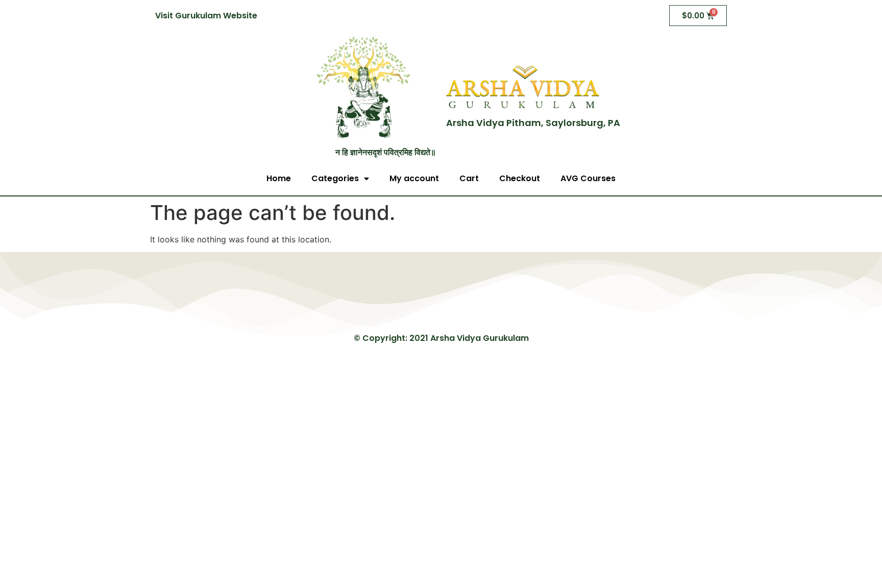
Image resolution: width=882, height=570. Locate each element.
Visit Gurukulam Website (206, 15)
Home (278, 178)
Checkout (519, 178)
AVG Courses (588, 178)
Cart (469, 178)
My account (414, 178)
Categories (335, 178)
